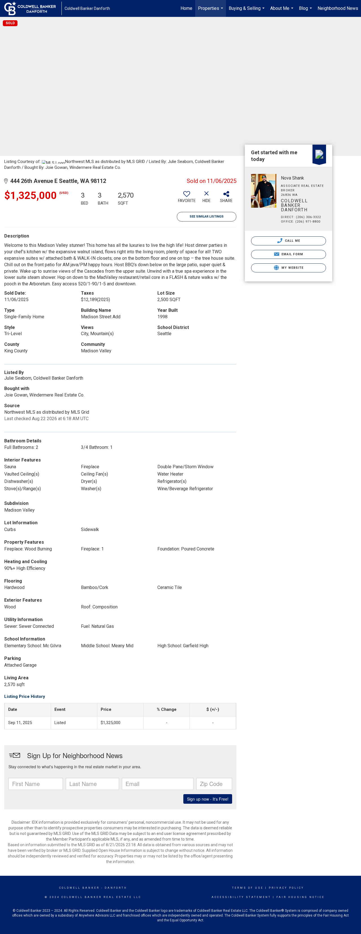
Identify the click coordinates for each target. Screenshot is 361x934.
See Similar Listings (207, 216)
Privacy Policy (286, 887)
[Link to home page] (32, 8)
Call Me (292, 241)
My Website (291, 268)
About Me (282, 11)
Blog (306, 11)
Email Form (291, 254)
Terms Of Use (247, 887)
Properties (211, 11)
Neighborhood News (338, 8)
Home (186, 8)
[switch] (187, 199)
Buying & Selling (247, 11)
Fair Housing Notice (300, 897)
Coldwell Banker (79, 887)
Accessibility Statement (241, 897)
